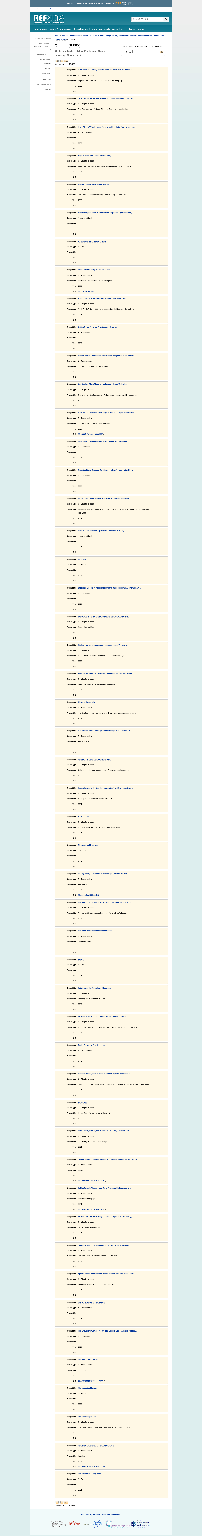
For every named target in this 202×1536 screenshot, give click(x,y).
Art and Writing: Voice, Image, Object (93, 184)
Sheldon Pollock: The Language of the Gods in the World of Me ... (105, 1245)
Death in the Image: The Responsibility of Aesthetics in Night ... (104, 499)
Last (66, 61)
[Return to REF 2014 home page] (49, 19)
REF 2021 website (105, 3)
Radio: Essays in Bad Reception (91, 1045)
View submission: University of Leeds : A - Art (42, 46)
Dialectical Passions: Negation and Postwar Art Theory (101, 531)
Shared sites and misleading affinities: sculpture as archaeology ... (106, 1217)
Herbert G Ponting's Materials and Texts (94, 759)
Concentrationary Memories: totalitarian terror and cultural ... (103, 441)
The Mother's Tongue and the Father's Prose (96, 1445)
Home (57, 36)
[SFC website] (117, 1524)
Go (166, 19)
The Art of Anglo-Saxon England (91, 1302)
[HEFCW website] (66, 1524)
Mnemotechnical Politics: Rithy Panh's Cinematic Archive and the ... (106, 902)
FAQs (132, 28)
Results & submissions (60, 28)
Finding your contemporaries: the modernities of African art (103, 645)
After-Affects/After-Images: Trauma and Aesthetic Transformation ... (106, 127)
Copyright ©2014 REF (101, 1515)
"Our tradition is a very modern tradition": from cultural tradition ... (105, 70)
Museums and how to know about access (95, 931)
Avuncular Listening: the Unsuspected (94, 270)
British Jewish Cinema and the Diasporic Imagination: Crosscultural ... (107, 356)
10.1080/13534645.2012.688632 (91, 1467)
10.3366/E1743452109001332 (90, 434)
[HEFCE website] (93, 1524)
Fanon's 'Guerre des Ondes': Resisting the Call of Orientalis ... (104, 616)
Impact (47, 68)
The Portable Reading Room (90, 1474)
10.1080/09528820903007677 (90, 1381)
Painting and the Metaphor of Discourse (94, 988)
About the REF (119, 28)
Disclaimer (116, 1515)
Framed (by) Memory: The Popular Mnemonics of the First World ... (106, 674)
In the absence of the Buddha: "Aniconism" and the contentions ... (105, 788)
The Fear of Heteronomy (88, 1360)
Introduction (47, 79)
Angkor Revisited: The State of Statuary (94, 156)
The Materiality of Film (87, 1417)
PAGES (81, 959)
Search (129, 52)
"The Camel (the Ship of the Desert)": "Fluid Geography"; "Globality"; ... (108, 98)
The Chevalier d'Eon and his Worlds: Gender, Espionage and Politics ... (107, 1331)
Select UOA (88, 36)
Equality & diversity (100, 28)
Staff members (44, 59)
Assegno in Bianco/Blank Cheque (92, 241)
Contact (141, 28)
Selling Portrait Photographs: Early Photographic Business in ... (104, 1188)
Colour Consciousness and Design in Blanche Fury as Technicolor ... (106, 413)
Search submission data (42, 84)
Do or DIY (82, 559)
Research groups (43, 54)
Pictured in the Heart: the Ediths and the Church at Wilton (102, 1017)
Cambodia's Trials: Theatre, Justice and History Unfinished (102, 384)
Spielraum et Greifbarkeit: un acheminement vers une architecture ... (107, 1274)
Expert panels (81, 28)
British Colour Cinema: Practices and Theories (97, 327)
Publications (40, 28)
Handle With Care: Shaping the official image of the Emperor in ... (105, 731)
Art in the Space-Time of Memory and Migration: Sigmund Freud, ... (106, 213)
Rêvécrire (82, 1102)
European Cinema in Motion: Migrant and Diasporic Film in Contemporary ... (109, 588)
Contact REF (85, 1515)
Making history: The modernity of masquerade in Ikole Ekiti (102, 874)
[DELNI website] (140, 1524)
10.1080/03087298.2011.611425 (91, 1210)
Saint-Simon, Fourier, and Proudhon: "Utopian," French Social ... (104, 1131)
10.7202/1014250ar (86, 291)
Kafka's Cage (83, 816)
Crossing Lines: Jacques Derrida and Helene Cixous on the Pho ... (105, 470)
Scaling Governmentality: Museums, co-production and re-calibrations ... (108, 1159)
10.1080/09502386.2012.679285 (91, 1181)
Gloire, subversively (86, 702)
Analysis (48, 89)
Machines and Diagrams (88, 845)
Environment (45, 73)
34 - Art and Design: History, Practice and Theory (115, 36)
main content (46, 9)
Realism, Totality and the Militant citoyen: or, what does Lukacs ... (105, 1074)
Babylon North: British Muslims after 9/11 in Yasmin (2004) (102, 299)
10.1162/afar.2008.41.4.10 (88, 895)
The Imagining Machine (87, 1388)
